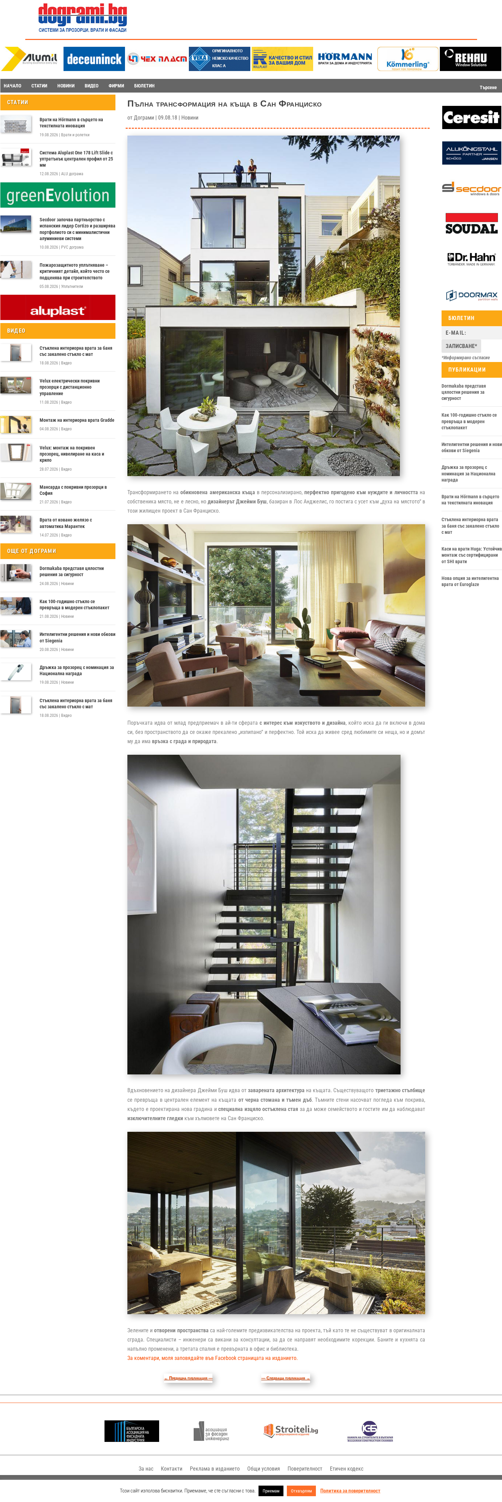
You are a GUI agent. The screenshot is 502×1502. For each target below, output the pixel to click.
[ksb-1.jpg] (370, 1440)
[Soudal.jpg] (471, 234)
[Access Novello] (472, 270)
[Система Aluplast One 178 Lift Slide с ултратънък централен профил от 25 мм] (15, 157)
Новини (67, 583)
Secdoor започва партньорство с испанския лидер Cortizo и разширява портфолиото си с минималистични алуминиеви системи (77, 229)
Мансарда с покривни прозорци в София (73, 490)
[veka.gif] (219, 69)
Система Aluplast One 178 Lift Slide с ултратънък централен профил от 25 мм (76, 159)
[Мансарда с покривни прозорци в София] (15, 491)
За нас (146, 1468)
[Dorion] (472, 305)
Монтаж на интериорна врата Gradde (77, 420)
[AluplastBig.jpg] (57, 318)
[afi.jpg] (211, 1440)
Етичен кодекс (346, 1468)
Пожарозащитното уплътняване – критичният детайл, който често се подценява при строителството (75, 271)
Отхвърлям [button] (301, 1490)
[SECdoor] (471, 198)
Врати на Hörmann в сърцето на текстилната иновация (71, 122)
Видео (66, 363)
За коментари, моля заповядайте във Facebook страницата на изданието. (212, 1358)
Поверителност (305, 1468)
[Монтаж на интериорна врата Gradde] (15, 424)
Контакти (171, 1468)
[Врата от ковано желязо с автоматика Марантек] (15, 524)
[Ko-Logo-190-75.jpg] (408, 69)
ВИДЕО (91, 85)
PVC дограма (72, 247)
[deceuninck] (94, 69)
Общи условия (263, 1468)
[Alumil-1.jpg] (31, 69)
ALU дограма (72, 173)
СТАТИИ (39, 85)
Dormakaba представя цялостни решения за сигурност (72, 571)
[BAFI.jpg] (131, 1440)
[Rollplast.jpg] (282, 69)
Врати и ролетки (75, 135)
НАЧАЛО (12, 85)
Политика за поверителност (350, 1491)
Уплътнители (72, 286)
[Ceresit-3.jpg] (471, 127)
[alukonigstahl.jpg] (471, 163)
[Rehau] (470, 69)
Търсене (488, 87)
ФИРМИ (116, 85)
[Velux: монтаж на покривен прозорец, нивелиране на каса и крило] (15, 452)
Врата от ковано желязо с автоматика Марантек (66, 523)
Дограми (144, 117)
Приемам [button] (271, 1490)
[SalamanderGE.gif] (57, 206)
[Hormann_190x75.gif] (345, 69)
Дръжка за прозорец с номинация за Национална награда (77, 670)
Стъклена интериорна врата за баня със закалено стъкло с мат (76, 351)
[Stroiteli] (290, 1440)
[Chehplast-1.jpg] (157, 69)
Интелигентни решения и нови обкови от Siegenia (77, 637)
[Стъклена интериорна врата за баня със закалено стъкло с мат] (15, 352)
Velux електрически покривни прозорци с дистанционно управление (70, 387)
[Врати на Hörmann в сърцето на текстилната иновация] (15, 124)
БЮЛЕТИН (144, 85)
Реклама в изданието (215, 1468)
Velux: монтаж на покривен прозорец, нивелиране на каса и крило (72, 454)
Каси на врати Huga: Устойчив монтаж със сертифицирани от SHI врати (472, 555)
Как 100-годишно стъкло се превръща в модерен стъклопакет (74, 604)
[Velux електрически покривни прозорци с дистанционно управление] (15, 385)
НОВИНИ (65, 85)
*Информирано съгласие (466, 357)
